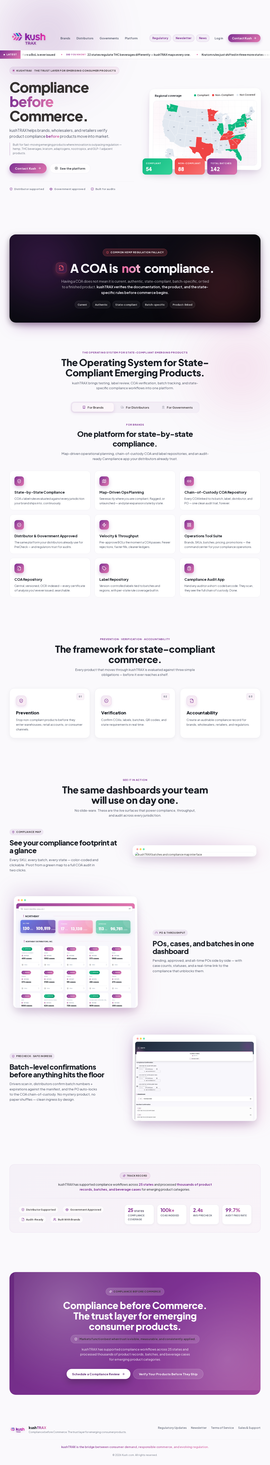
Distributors (84, 38)
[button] (167, 155)
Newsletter (184, 38)
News (203, 38)
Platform (131, 38)
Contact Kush (242, 38)
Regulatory (160, 38)
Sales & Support (249, 1427)
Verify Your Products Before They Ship (168, 1374)
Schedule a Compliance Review (96, 1374)
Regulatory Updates (172, 1427)
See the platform (72, 168)
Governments (109, 38)
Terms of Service (222, 1427)
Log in (219, 38)
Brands (65, 38)
